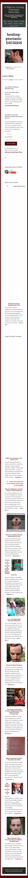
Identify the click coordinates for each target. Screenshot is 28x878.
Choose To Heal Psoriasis (14, 665)
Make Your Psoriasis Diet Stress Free (14, 458)
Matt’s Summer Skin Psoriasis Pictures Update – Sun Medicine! (14, 839)
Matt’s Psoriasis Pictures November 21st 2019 (14, 759)
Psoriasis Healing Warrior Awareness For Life (14, 535)
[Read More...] (18, 477)
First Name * (8, 131)
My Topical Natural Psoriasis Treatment (7, 789)
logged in (11, 79)
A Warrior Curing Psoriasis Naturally (14, 9)
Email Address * (9, 137)
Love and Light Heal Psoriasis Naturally (14, 619)
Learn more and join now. (12, 105)
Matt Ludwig (19, 871)
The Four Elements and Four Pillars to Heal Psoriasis (14, 489)
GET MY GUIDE (11, 143)
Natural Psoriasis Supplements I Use (14, 304)
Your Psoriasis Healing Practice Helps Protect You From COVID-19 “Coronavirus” (14, 712)
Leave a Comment (10, 68)
